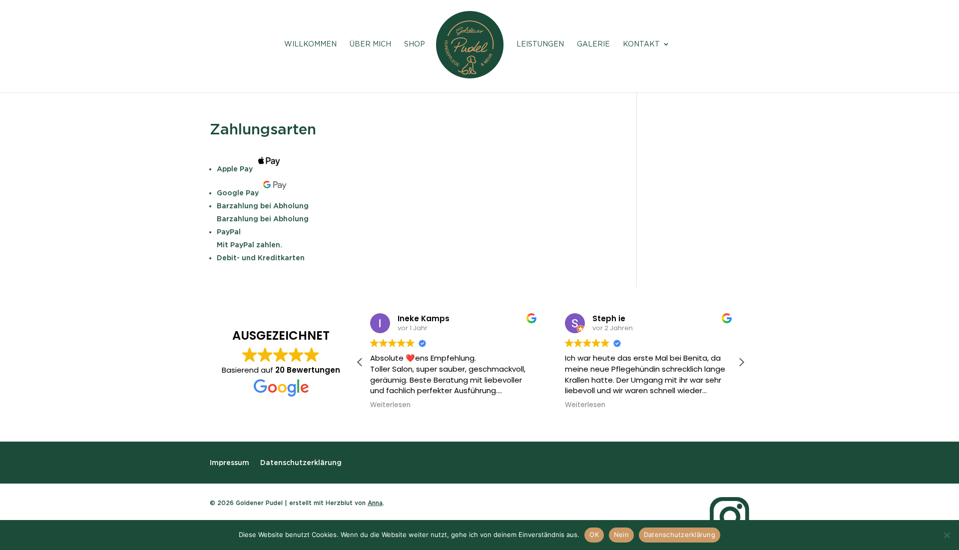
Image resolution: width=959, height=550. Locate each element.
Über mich (370, 44)
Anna (375, 503)
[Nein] (947, 535)
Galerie (593, 44)
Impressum (229, 462)
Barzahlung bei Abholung (263, 206)
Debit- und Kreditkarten (261, 258)
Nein (621, 535)
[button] (741, 362)
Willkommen (310, 44)
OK (594, 535)
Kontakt (641, 44)
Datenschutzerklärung (301, 462)
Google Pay (238, 193)
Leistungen (540, 44)
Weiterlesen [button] (390, 405)
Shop (414, 44)
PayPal (229, 232)
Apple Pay (235, 169)
